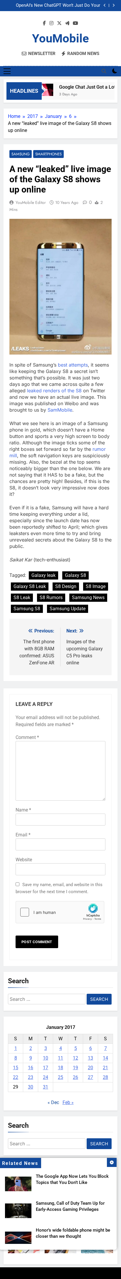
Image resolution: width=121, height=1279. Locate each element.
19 (75, 1067)
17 (45, 1067)
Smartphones (48, 154)
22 (15, 1077)
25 (60, 1077)
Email (23, 835)
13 (90, 1058)
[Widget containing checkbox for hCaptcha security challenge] (60, 912)
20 (90, 1067)
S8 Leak (22, 597)
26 (75, 1077)
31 (45, 1087)
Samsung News (88, 597)
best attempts (73, 365)
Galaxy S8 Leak (30, 586)
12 (75, 1058)
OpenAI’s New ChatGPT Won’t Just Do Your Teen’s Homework (58, 5)
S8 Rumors (51, 597)
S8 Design (65, 586)
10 (45, 1058)
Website (24, 859)
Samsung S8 (27, 608)
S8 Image (95, 586)
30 (30, 1087)
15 (15, 1067)
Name (23, 810)
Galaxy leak (43, 575)
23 (30, 1077)
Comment (27, 737)
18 (60, 1067)
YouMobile (60, 38)
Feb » (68, 1102)
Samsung (20, 154)
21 (105, 1067)
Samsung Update (67, 608)
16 (30, 1067)
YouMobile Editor (31, 202)
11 (60, 1058)
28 (105, 1077)
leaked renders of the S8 (54, 390)
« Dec (53, 1102)
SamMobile (60, 410)
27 (90, 1077)
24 (45, 1077)
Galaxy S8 (75, 575)
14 (105, 1058)
